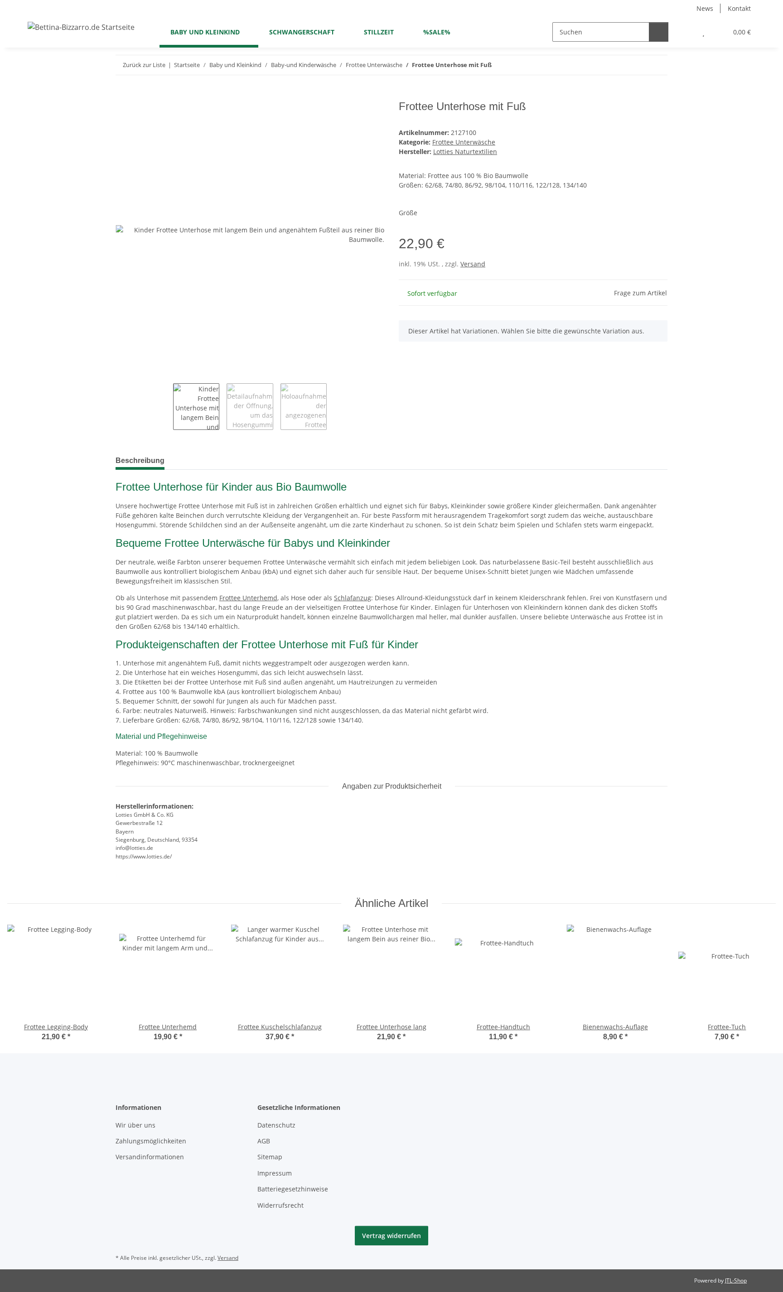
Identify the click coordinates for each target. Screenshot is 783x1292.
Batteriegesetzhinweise (292, 1189)
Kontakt (739, 8)
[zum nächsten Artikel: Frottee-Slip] (657, 65)
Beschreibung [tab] (140, 460)
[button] (685, 32)
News (704, 8)
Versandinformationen (150, 1156)
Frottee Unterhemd (248, 597)
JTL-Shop (736, 1280)
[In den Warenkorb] (123, 95)
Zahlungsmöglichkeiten (151, 1141)
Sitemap (269, 1156)
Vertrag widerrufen (391, 1235)
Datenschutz (276, 1125)
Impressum (274, 1173)
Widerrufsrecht (280, 1205)
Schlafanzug (352, 597)
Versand (472, 264)
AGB (263, 1141)
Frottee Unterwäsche (463, 142)
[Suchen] (658, 32)
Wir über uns (135, 1125)
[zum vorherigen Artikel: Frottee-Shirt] (638, 65)
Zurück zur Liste (144, 65)
